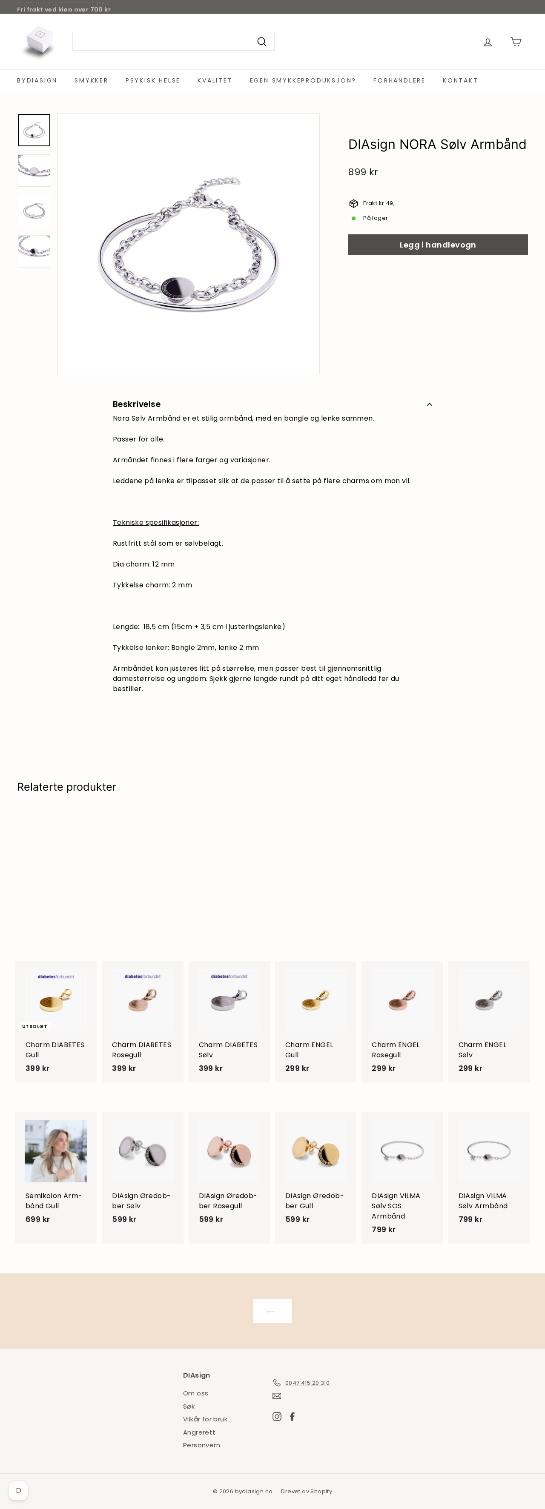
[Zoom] (188, 244)
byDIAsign (37, 80)
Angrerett (199, 1432)
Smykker (92, 80)
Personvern (201, 1445)
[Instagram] (276, 1416)
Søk (189, 1406)
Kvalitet (215, 80)
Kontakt (461, 80)
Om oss (195, 1393)
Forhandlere (399, 80)
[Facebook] (292, 1416)
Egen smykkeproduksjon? (303, 80)
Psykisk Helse (153, 80)
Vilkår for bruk (205, 1419)
